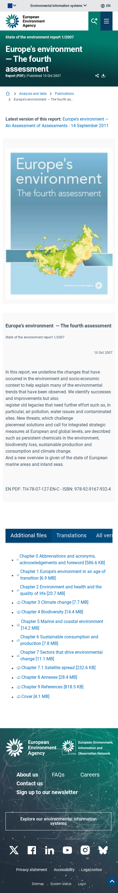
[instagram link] (86, 850)
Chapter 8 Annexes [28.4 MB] (49, 677)
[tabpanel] (59, 627)
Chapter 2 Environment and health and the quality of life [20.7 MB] (61, 590)
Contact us (29, 783)
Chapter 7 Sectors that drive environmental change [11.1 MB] (61, 655)
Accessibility (64, 869)
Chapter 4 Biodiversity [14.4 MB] (52, 611)
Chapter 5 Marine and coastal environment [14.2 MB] (62, 625)
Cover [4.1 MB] (35, 696)
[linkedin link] (50, 850)
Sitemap (38, 884)
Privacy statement (31, 869)
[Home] (8, 94)
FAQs (58, 774)
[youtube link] (68, 850)
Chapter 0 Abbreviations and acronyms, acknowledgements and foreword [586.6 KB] (62, 559)
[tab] (28, 536)
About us (27, 774)
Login (82, 884)
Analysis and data (33, 94)
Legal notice (91, 869)
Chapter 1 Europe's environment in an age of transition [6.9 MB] (63, 575)
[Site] (39, 21)
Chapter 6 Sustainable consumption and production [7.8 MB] (59, 640)
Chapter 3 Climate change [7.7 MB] (54, 602)
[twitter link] (14, 850)
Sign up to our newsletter (47, 792)
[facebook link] (32, 850)
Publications (64, 94)
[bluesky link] (104, 850)
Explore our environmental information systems (58, 821)
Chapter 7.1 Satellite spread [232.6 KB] (58, 667)
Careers (90, 774)
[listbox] (58, 6)
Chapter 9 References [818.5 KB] (52, 686)
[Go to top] (112, 881)
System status (60, 884)
